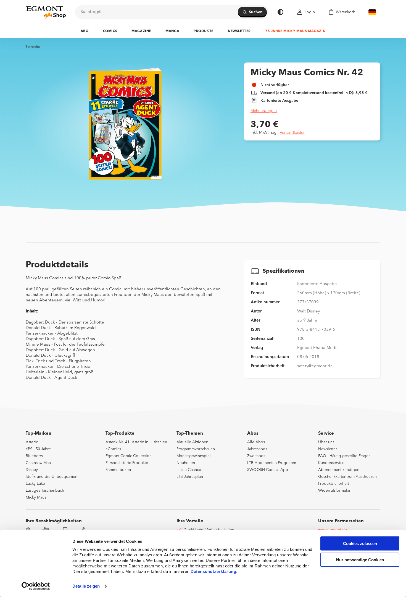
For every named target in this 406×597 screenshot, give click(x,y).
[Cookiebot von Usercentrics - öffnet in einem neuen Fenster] (36, 586)
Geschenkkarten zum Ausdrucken (347, 477)
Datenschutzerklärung (213, 571)
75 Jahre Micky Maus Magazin (295, 31)
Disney (32, 470)
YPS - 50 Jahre (38, 449)
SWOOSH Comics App (267, 470)
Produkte (203, 31)
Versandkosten (292, 133)
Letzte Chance (188, 470)
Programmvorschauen (195, 449)
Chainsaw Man (38, 463)
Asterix (32, 442)
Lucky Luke (35, 484)
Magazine (141, 31)
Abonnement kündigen (338, 470)
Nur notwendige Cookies (360, 559)
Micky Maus (36, 497)
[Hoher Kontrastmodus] (280, 12)
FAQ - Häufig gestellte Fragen (344, 456)
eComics (113, 449)
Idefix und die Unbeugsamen (51, 477)
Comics (110, 31)
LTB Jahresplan (189, 477)
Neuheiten (185, 463)
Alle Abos (256, 442)
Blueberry (34, 456)
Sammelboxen (118, 470)
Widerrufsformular (334, 490)
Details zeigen (86, 586)
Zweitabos (256, 456)
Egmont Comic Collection (129, 456)
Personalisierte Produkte (127, 463)
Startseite (33, 47)
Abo (85, 31)
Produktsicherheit (333, 484)
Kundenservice (331, 463)
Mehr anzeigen (264, 111)
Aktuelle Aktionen (192, 442)
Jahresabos (257, 449)
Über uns (326, 442)
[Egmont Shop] (46, 12)
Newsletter (239, 31)
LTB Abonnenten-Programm (271, 463)
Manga (172, 31)
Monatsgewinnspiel (193, 456)
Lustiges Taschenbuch (45, 490)
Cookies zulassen (360, 543)
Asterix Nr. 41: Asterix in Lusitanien (136, 442)
